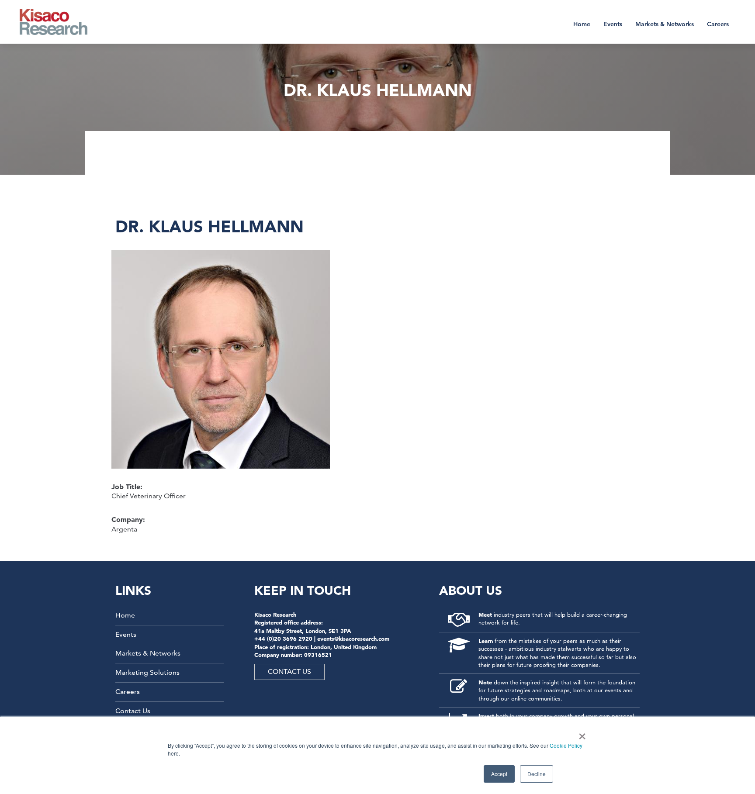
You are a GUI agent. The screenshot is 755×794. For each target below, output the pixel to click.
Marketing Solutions (147, 672)
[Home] (59, 22)
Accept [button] (499, 773)
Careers (718, 24)
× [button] (580, 733)
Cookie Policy (566, 745)
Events (612, 24)
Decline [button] (536, 773)
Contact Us (132, 711)
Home (581, 24)
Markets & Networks (664, 24)
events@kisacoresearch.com (353, 638)
